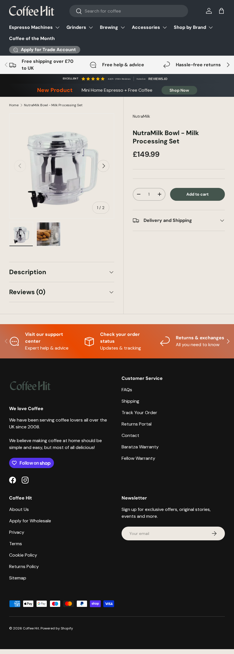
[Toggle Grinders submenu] (90, 27)
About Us (19, 509)
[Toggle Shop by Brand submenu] (210, 27)
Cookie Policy (23, 555)
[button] (221, 11)
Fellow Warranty (138, 458)
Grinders (76, 27)
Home (14, 105)
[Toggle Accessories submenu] (164, 27)
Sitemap (17, 578)
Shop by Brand (190, 27)
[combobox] (128, 11)
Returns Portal (137, 424)
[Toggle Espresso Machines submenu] (57, 27)
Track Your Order (139, 413)
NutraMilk (141, 116)
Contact (130, 435)
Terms (15, 544)
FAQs (127, 390)
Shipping (130, 401)
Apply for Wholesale (30, 521)
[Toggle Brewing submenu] (122, 27)
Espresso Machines (31, 27)
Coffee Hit (31, 628)
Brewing (109, 27)
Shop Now (179, 90)
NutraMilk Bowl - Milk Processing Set (53, 105)
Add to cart (197, 194)
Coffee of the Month (32, 38)
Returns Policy (24, 566)
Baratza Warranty (140, 447)
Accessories (146, 27)
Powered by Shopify (57, 628)
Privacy (16, 532)
